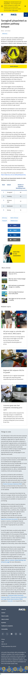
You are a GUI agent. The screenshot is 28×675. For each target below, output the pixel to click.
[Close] (25, 6)
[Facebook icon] (2, 634)
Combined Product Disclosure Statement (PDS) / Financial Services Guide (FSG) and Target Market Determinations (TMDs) (13, 597)
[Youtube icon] (11, 634)
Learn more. (15, 10)
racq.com (10, 601)
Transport (4, 220)
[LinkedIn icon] (20, 634)
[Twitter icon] (7, 634)
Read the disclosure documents (9, 519)
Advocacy (4, 218)
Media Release (14, 66)
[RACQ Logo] (22, 609)
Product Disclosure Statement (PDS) (12, 484)
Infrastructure (14, 220)
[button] (2, 14)
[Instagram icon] (16, 634)
